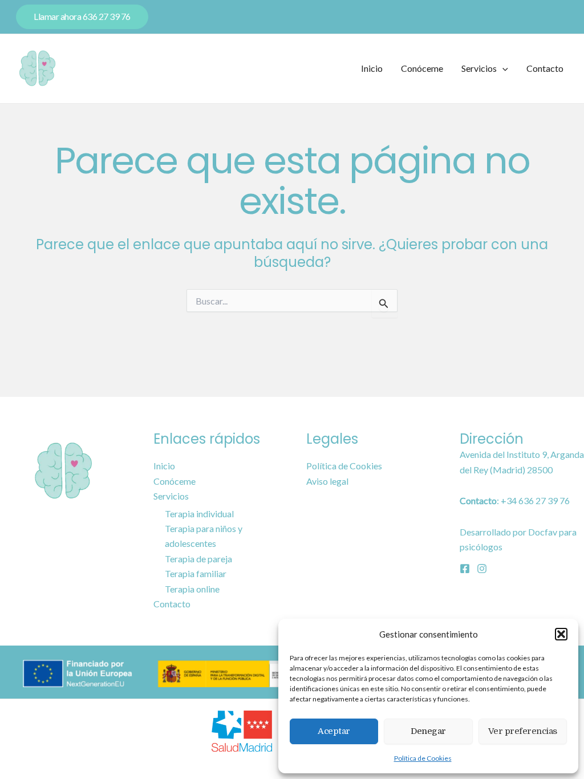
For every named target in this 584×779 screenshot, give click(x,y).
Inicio (372, 68)
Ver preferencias (522, 731)
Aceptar (334, 731)
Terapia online (192, 588)
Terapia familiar (195, 573)
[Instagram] (482, 568)
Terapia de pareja (198, 558)
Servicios (479, 68)
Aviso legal (327, 481)
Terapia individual (199, 513)
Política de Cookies (423, 758)
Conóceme (422, 68)
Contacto (544, 68)
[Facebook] (465, 568)
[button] (561, 634)
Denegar (428, 731)
